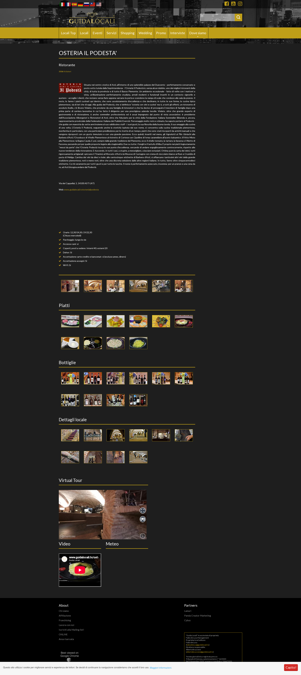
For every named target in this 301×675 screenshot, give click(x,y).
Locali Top (68, 33)
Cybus (187, 620)
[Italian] (62, 4)
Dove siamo (197, 33)
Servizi (111, 33)
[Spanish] (74, 4)
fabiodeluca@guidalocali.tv (198, 645)
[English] (98, 4)
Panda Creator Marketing (197, 615)
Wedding (145, 33)
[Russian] (86, 4)
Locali (84, 33)
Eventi (97, 33)
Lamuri (187, 610)
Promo (161, 33)
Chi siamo (64, 610)
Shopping (127, 33)
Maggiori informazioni (160, 667)
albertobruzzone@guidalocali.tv (200, 652)
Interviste (177, 33)
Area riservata (66, 639)
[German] (80, 4)
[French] (68, 4)
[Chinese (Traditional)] (92, 4)
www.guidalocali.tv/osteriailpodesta (81, 189)
